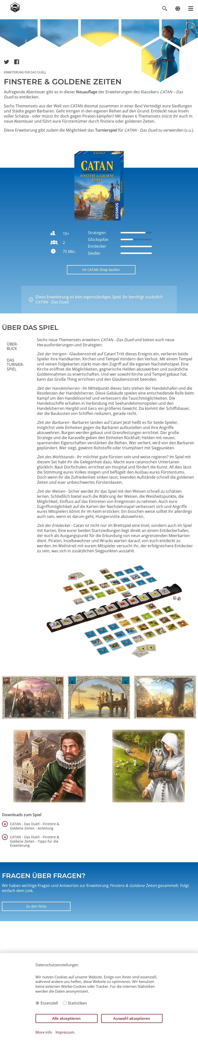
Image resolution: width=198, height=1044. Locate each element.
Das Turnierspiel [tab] (15, 364)
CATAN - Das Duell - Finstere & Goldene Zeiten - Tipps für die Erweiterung (34, 841)
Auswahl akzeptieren (131, 1018)
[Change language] (177, 8)
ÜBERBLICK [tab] (12, 346)
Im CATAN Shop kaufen (101, 269)
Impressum (65, 1032)
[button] (6, 61)
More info (43, 1032)
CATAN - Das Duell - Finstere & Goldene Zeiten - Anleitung (34, 826)
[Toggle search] (164, 8)
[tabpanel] (115, 503)
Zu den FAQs (36, 906)
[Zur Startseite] (15, 11)
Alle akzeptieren (66, 1018)
